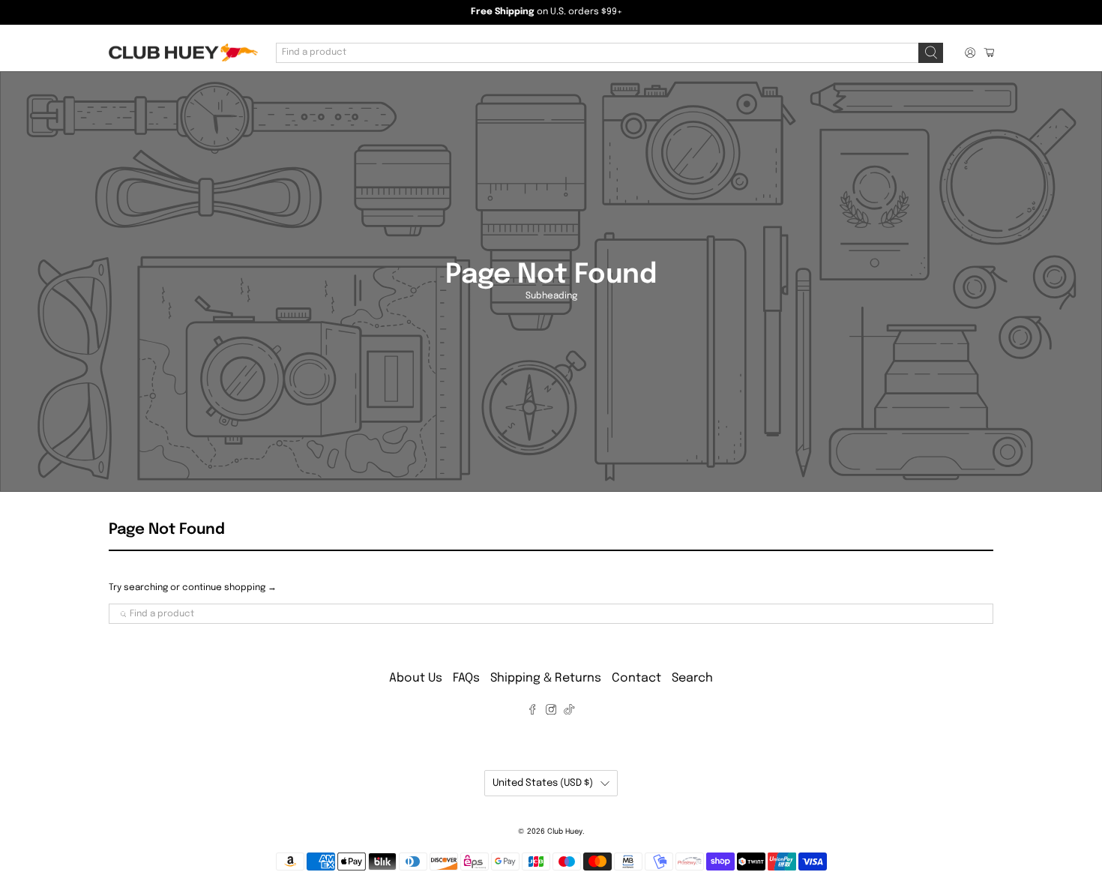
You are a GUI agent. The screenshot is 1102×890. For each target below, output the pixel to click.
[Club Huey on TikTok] (569, 711)
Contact (636, 678)
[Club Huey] (183, 52)
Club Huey (564, 831)
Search (692, 678)
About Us (415, 678)
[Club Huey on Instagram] (551, 711)
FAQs (466, 678)
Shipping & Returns (545, 678)
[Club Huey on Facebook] (532, 711)
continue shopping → (229, 587)
